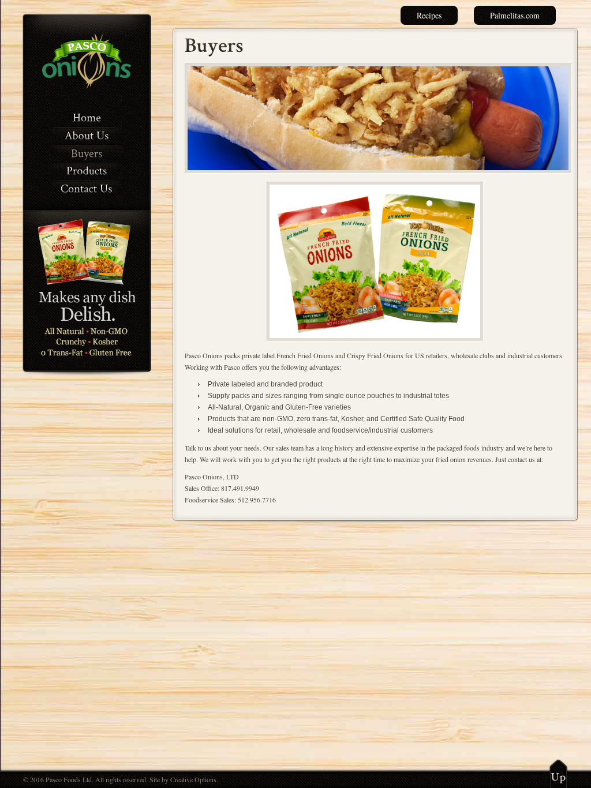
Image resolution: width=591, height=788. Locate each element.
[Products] (87, 170)
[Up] (558, 773)
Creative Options (193, 779)
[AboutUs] (87, 135)
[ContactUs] (87, 188)
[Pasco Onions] (86, 86)
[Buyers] (87, 153)
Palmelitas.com (515, 15)
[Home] (87, 117)
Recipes (429, 15)
